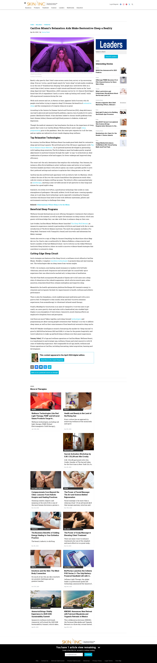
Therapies (47, 24)
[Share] (36, 367)
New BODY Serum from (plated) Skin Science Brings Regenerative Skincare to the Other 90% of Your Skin (107, 124)
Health (66, 409)
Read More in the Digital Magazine (52, 360)
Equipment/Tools (69, 567)
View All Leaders (111, 57)
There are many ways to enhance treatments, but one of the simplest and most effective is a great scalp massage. (77, 541)
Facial (66, 488)
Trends (97, 89)
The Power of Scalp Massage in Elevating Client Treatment (77, 534)
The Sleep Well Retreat (79, 223)
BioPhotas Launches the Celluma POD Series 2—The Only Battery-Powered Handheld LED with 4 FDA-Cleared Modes (78, 573)
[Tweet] (45, 367)
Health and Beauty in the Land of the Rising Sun (77, 414)
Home (32, 24)
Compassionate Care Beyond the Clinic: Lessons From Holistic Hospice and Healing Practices (45, 494)
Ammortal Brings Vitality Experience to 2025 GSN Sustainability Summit (42, 614)
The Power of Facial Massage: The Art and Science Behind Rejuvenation (77, 494)
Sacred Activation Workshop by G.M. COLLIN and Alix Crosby (77, 455)
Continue (88, 654)
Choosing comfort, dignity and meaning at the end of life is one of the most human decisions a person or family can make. (45, 503)
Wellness (39, 24)
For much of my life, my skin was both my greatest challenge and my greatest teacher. (46, 579)
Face (97, 110)
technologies (76, 319)
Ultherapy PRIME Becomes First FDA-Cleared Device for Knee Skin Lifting (107, 82)
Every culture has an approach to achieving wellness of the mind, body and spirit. (78, 421)
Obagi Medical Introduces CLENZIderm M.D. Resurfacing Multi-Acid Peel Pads (106, 145)
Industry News (99, 100)
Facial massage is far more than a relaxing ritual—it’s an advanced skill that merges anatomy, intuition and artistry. (78, 503)
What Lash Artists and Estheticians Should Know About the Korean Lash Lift (107, 93)
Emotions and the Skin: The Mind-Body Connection (46, 572)
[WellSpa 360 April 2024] (35, 357)
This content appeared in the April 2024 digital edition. (62, 355)
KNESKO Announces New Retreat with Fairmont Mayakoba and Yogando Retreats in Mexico (78, 614)
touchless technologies (59, 261)
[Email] (32, 367)
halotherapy (37, 183)
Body (97, 119)
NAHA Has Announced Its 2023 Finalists (106, 71)
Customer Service (37, 488)
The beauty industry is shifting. (43, 541)
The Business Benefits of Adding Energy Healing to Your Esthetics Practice (45, 535)
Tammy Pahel (46, 32)
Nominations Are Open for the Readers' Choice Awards (106, 134)
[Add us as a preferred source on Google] (49, 367)
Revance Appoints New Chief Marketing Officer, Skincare (106, 104)
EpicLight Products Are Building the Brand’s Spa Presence (107, 113)
